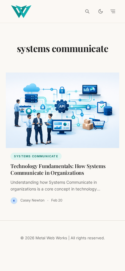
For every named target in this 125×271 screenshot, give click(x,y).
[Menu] (113, 11)
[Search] (87, 11)
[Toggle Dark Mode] (100, 11)
